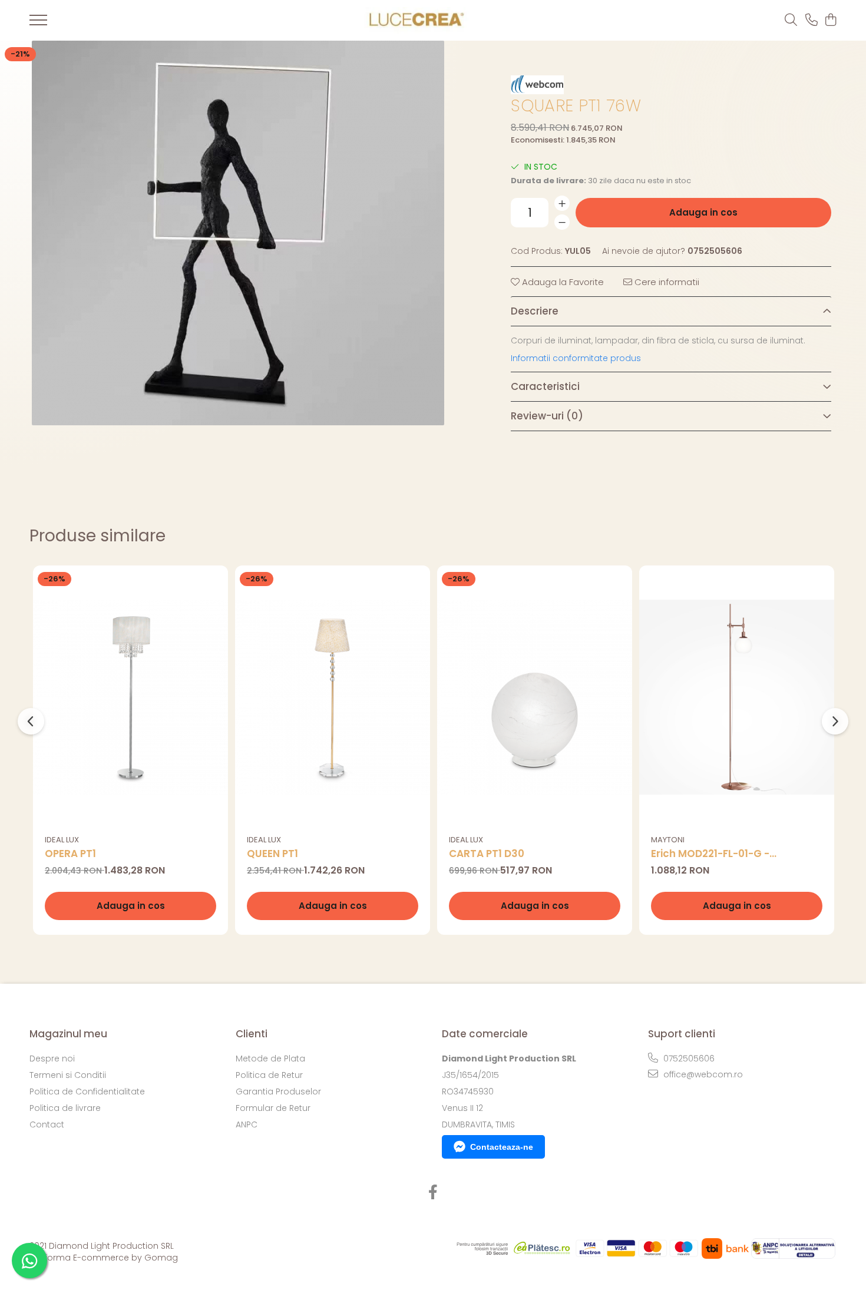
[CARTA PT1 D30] (534, 697)
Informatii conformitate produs (576, 358)
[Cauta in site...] (791, 21)
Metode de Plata (270, 1058)
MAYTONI (668, 839)
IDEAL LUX (62, 839)
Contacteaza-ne (501, 1147)
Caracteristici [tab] (545, 386)
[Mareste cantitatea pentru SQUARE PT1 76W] (562, 203)
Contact (46, 1124)
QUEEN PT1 (272, 853)
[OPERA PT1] (130, 697)
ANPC (246, 1124)
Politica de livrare (65, 1108)
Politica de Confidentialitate (87, 1091)
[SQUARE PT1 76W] (238, 233)
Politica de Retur (269, 1075)
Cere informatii (665, 282)
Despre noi (52, 1058)
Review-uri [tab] (547, 416)
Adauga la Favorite (562, 282)
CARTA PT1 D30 (486, 853)
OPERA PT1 (70, 853)
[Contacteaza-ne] (811, 21)
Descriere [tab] (534, 311)
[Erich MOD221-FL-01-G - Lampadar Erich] (736, 697)
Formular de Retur (273, 1108)
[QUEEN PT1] (332, 697)
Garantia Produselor (278, 1091)
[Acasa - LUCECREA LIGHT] (413, 20)
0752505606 (688, 1058)
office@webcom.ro (702, 1074)
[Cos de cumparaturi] (830, 21)
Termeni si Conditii (67, 1075)
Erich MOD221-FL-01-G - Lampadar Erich (710, 853)
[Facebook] (433, 1192)
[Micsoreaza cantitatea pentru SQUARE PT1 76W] (562, 222)
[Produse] (38, 23)
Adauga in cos (703, 212)
